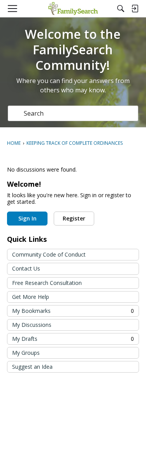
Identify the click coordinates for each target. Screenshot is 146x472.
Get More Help (30, 296)
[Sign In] (135, 8)
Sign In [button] (27, 218)
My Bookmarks (73, 310)
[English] (73, 8)
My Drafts (73, 338)
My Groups (26, 352)
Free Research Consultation (47, 282)
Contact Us (26, 268)
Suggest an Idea (32, 366)
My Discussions (31, 324)
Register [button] (74, 218)
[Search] (121, 8)
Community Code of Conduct (49, 254)
